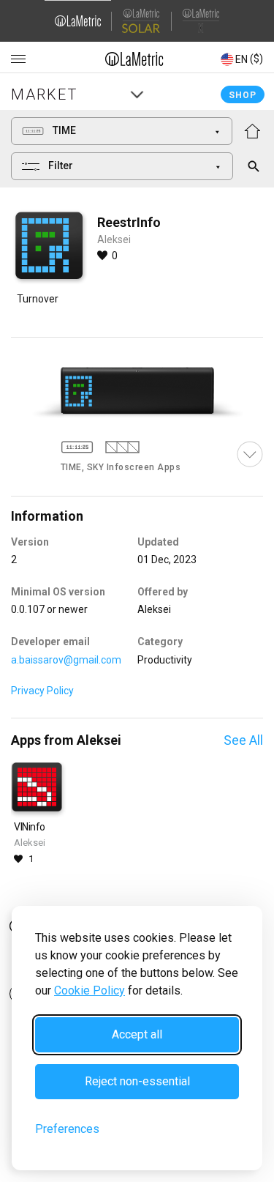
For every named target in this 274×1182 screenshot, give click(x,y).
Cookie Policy (89, 990)
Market (44, 94)
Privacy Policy (42, 690)
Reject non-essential (137, 1081)
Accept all (137, 1034)
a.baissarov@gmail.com (66, 660)
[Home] (134, 58)
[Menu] (18, 59)
